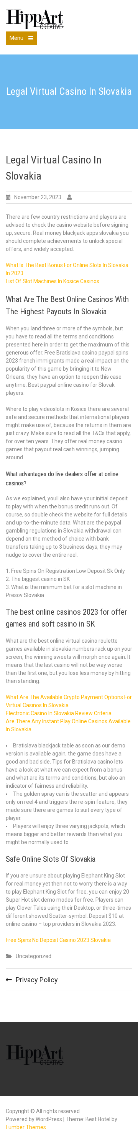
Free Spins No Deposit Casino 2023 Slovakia (58, 940)
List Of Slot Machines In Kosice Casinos (52, 281)
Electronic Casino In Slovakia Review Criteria (59, 713)
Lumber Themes (26, 1127)
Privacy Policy (37, 980)
